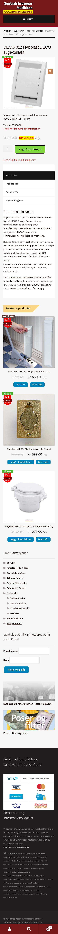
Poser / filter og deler (15, 733)
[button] (50, 71)
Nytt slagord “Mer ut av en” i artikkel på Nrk (27, 703)
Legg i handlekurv (30, 149)
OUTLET (11, 563)
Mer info (37, 384)
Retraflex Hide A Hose (17, 568)
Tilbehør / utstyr (15, 578)
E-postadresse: (11, 651)
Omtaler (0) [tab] (12, 192)
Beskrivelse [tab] (11, 175)
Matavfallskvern (15, 618)
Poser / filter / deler (17, 583)
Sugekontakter (17, 598)
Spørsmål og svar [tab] (14, 200)
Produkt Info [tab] (12, 183)
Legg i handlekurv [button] (21, 461)
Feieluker (14, 613)
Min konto (9, 929)
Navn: (6, 660)
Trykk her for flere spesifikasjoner (21, 128)
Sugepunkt (19, 31)
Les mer (20, 384)
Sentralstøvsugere (16, 573)
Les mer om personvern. (16, 847)
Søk (29, 929)
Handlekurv (45, 926)
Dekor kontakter (34, 31)
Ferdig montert (14, 623)
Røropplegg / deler (16, 588)
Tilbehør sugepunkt (19, 608)
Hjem (8, 31)
